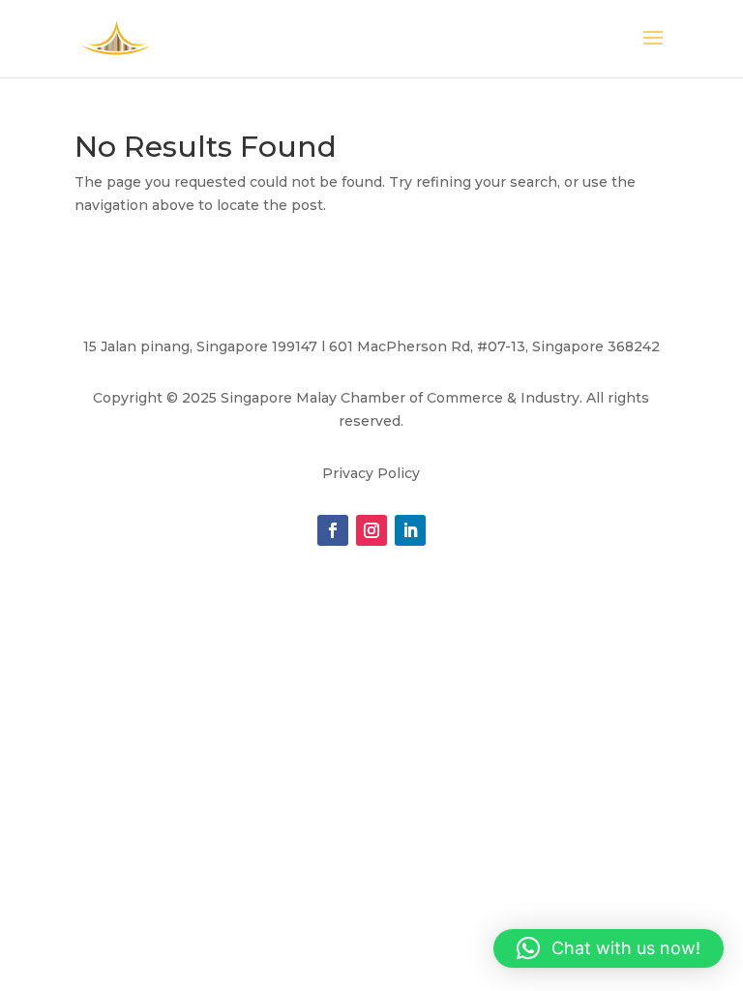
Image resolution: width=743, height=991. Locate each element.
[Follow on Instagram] (371, 530)
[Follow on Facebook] (332, 530)
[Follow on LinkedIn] (410, 530)
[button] (608, 948)
